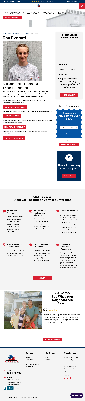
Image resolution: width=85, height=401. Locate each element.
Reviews (47, 362)
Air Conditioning (30, 359)
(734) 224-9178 (13, 373)
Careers (47, 359)
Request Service (68, 127)
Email (61, 54)
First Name (62, 44)
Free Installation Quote (14, 138)
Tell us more (63, 74)
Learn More (69, 176)
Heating (28, 357)
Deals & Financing (11, 17)
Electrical (28, 369)
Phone (61, 59)
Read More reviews (53, 339)
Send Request (69, 95)
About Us (47, 357)
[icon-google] (68, 378)
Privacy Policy (32, 397)
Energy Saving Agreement (14, 127)
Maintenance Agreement (32, 364)
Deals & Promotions (74, 1)
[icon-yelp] (71, 378)
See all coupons (68, 144)
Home (4, 33)
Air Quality (28, 362)
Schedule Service (12, 116)
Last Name (62, 49)
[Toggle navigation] (2, 5)
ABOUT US (42, 278)
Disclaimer (23, 397)
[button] (67, 140)
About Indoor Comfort (14, 33)
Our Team (26, 33)
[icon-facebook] (64, 378)
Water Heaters (29, 366)
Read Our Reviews (46, 1)
